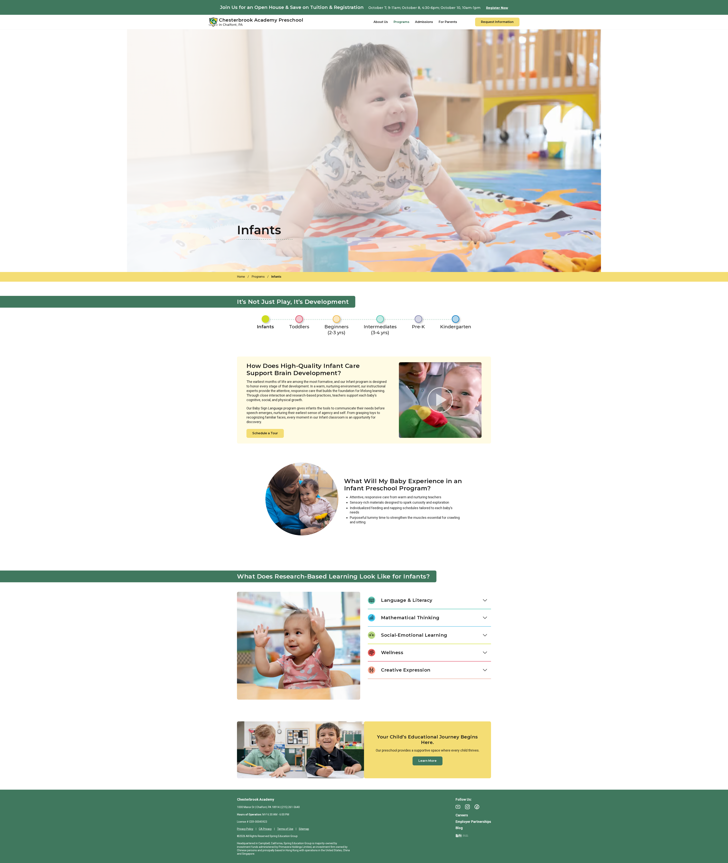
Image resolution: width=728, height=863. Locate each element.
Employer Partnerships (473, 822)
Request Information (497, 22)
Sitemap (304, 828)
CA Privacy (265, 828)
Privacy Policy (245, 828)
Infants (265, 326)
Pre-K (418, 326)
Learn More (427, 761)
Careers (462, 815)
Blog (459, 828)
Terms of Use (285, 828)
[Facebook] (477, 806)
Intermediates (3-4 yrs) (380, 329)
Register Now (497, 8)
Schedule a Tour (265, 433)
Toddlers (299, 326)
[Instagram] (467, 806)
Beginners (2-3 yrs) (336, 329)
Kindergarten (455, 326)
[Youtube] (458, 806)
